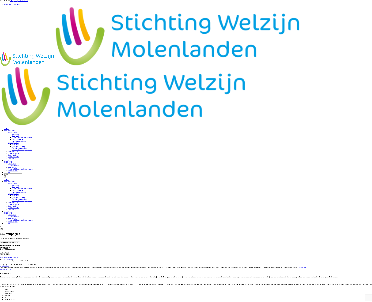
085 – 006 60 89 (8, 259)
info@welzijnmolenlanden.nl (19, 1)
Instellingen (302, 267)
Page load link (4, 266)
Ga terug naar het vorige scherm (10, 242)
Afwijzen (9, 269)
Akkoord (3, 269)
